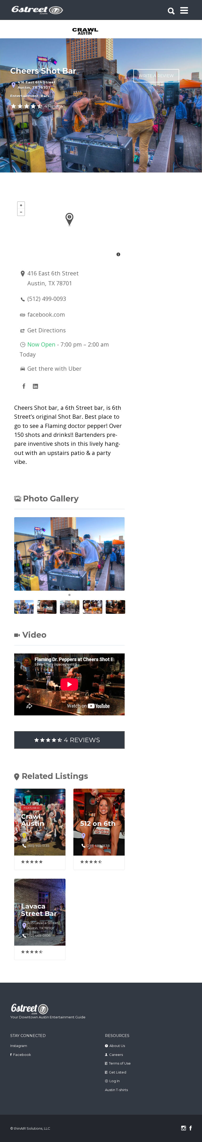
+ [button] (21, 205)
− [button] (21, 212)
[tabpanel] (92, 32)
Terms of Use (120, 1063)
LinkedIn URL (35, 386)
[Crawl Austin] (92, 32)
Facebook (22, 1054)
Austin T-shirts (116, 1090)
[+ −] (69, 229)
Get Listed (117, 1072)
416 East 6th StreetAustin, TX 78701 (36, 85)
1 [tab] (69, 595)
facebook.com (46, 314)
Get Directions (46, 330)
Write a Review (156, 75)
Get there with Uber (54, 368)
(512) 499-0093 (46, 298)
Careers (116, 1054)
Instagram (18, 1046)
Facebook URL (23, 386)
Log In (114, 1081)
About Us (117, 1046)
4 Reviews (54, 106)
